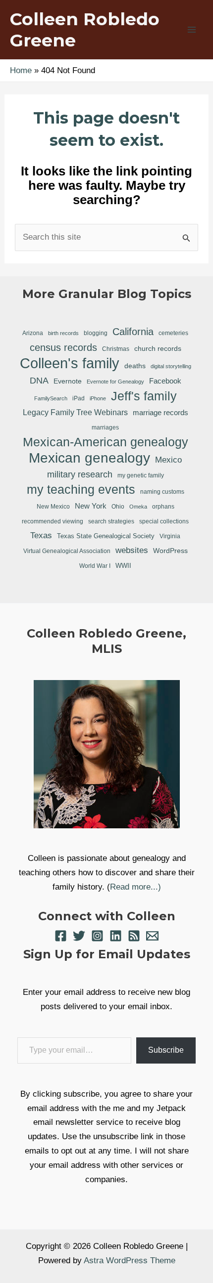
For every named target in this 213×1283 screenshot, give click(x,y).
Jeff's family (144, 396)
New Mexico (53, 506)
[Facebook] (60, 936)
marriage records (160, 412)
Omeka (138, 507)
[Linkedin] (115, 936)
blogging (95, 333)
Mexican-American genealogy (105, 442)
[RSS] (134, 936)
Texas (41, 535)
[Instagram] (97, 936)
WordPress (170, 551)
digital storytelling (171, 366)
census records (63, 347)
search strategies (111, 521)
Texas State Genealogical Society (106, 536)
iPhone (98, 398)
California (133, 331)
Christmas (115, 348)
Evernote (67, 381)
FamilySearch (50, 398)
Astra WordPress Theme (129, 1260)
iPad (78, 398)
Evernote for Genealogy (115, 382)
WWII (123, 565)
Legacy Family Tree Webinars (75, 412)
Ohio (117, 506)
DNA (39, 380)
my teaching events (81, 489)
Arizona (32, 333)
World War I (94, 565)
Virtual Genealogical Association (66, 551)
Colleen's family (69, 363)
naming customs (162, 491)
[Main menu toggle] (192, 29)
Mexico (168, 460)
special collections (164, 521)
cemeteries (173, 333)
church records (157, 348)
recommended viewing (52, 521)
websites (131, 550)
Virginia (170, 536)
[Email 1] (152, 936)
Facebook (165, 381)
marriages (105, 427)
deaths (135, 366)
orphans (163, 506)
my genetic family (140, 475)
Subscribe (166, 1050)
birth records (63, 333)
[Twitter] (79, 936)
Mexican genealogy (89, 458)
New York (90, 506)
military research (79, 474)
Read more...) (135, 887)
